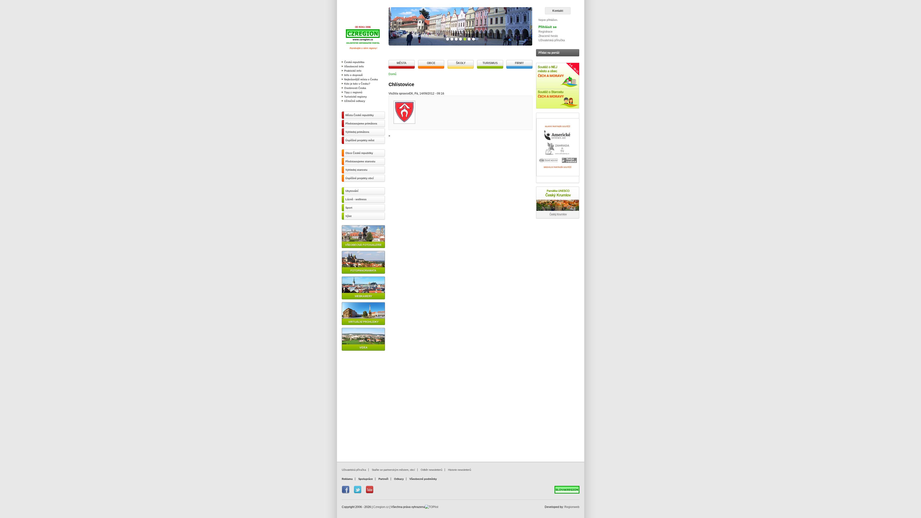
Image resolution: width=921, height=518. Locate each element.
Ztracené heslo (548, 36)
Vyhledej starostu (356, 169)
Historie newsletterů (459, 469)
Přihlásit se (547, 27)
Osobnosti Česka (355, 88)
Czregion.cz (381, 507)
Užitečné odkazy (354, 101)
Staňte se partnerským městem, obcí (393, 469)
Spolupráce (365, 478)
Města (402, 63)
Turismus (490, 63)
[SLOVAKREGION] (567, 492)
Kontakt (557, 10)
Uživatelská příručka (551, 40)
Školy (461, 63)
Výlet (348, 216)
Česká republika (354, 62)
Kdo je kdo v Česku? (357, 83)
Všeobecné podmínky (423, 478)
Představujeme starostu (360, 161)
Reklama (347, 478)
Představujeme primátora (361, 123)
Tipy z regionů (353, 92)
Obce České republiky (359, 153)
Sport (348, 207)
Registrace (545, 31)
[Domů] (363, 50)
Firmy (519, 63)
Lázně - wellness (355, 199)
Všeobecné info (354, 66)
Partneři (383, 478)
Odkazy (399, 478)
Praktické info (352, 70)
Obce (431, 63)
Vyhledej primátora (357, 131)
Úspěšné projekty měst (359, 140)
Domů (392, 74)
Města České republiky (359, 115)
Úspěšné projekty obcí (359, 178)
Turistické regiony (355, 96)
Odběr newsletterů (431, 469)
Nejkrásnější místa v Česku (361, 79)
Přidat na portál (548, 52)
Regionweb (571, 507)
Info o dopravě (353, 75)
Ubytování (351, 190)
